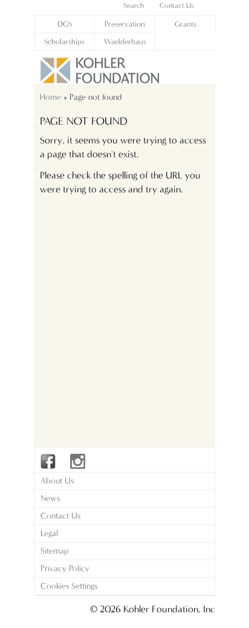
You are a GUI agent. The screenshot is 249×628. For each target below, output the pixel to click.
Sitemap (54, 551)
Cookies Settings (68, 586)
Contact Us (60, 516)
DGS (64, 23)
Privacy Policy (64, 568)
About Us (57, 481)
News (50, 498)
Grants (185, 23)
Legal (49, 533)
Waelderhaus (125, 41)
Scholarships (64, 41)
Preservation (125, 23)
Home (50, 97)
